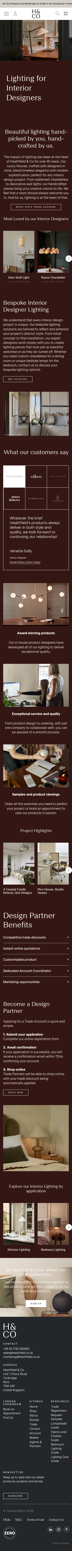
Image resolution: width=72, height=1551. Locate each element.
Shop (33, 1411)
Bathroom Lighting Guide (57, 1448)
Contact (35, 1429)
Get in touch (17, 379)
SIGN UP (36, 1303)
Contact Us (56, 1520)
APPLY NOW (15, 1092)
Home (34, 1406)
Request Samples (56, 1417)
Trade (33, 1424)
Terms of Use (35, 1520)
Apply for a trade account (36, 207)
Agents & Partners (36, 1444)
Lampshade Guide (59, 1425)
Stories (34, 1420)
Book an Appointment (12, 1411)
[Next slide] (69, 258)
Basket (34, 1437)
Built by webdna (61, 1543)
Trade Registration (59, 1408)
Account (35, 1433)
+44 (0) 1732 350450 (16, 1349)
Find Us (8, 1417)
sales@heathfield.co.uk (18, 1353)
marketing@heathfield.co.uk (21, 1357)
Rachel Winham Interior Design (25, 562)
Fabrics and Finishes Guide (58, 1436)
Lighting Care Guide (60, 1459)
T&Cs (18, 1520)
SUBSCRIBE (15, 1496)
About (34, 1415)
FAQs (6, 1520)
